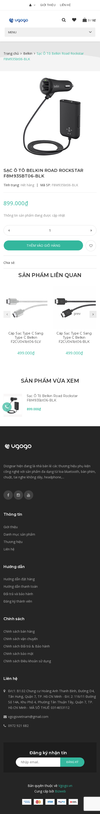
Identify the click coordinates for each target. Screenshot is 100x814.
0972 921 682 (18, 725)
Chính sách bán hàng (19, 631)
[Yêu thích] (91, 245)
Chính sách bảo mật (18, 653)
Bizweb (60, 791)
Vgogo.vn (65, 785)
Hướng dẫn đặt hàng (19, 579)
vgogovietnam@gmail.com (28, 716)
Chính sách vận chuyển (20, 639)
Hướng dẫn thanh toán (20, 586)
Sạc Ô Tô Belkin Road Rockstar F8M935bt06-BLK (52, 398)
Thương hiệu (13, 542)
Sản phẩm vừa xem (50, 381)
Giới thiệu (48, 5)
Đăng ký (72, 762)
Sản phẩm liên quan (49, 275)
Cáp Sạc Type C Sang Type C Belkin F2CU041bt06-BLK (74, 337)
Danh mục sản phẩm (19, 534)
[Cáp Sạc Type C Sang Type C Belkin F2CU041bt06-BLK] (74, 307)
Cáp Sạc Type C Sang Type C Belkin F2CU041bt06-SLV (25, 337)
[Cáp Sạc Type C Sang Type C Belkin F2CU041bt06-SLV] (25, 307)
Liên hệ (65, 5)
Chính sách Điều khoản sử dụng (27, 661)
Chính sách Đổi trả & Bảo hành (26, 646)
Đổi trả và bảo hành (18, 594)
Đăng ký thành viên (17, 601)
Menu (12, 32)
